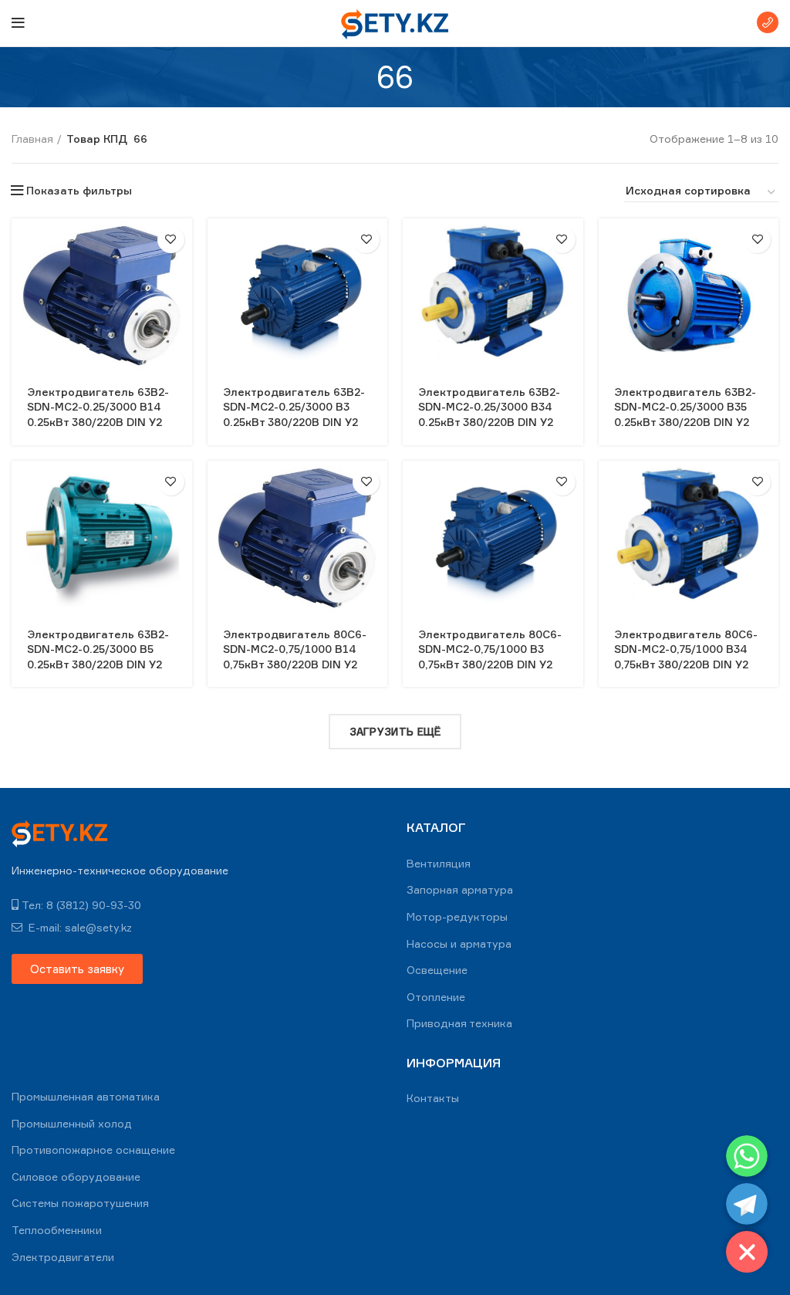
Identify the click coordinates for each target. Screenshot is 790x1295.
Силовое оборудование (76, 1176)
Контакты (433, 1097)
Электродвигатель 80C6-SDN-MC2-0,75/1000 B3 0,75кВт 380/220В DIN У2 (490, 649)
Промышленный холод (72, 1123)
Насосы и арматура (459, 943)
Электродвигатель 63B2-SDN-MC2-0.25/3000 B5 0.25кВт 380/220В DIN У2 (98, 649)
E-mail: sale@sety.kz (78, 927)
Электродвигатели (63, 1256)
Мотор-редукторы (457, 916)
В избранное (170, 239)
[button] (77, 969)
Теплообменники (57, 1229)
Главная (32, 138)
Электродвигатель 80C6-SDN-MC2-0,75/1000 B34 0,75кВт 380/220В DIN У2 (686, 649)
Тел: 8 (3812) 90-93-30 (81, 904)
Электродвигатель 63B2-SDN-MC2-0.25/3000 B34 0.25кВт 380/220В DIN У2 (489, 406)
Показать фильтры (79, 190)
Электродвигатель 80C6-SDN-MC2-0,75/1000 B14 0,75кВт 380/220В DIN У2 (294, 649)
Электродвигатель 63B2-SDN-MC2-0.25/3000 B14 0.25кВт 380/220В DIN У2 (98, 406)
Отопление (436, 996)
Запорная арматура (460, 889)
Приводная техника (459, 1023)
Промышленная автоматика (86, 1096)
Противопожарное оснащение (93, 1149)
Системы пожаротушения (80, 1202)
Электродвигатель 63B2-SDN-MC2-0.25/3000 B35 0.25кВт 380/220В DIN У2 (685, 406)
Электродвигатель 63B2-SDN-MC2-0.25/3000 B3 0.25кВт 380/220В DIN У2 (294, 406)
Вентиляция (439, 863)
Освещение (437, 969)
